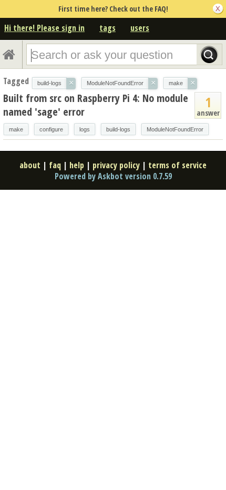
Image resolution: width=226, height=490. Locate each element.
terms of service (177, 165)
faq (55, 165)
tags (107, 28)
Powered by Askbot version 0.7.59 (113, 176)
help (76, 165)
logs (84, 129)
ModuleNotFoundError (175, 129)
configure (51, 129)
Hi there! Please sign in (44, 28)
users (139, 28)
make (16, 129)
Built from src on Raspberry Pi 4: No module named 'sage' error (95, 105)
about (29, 165)
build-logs (118, 129)
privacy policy (116, 165)
